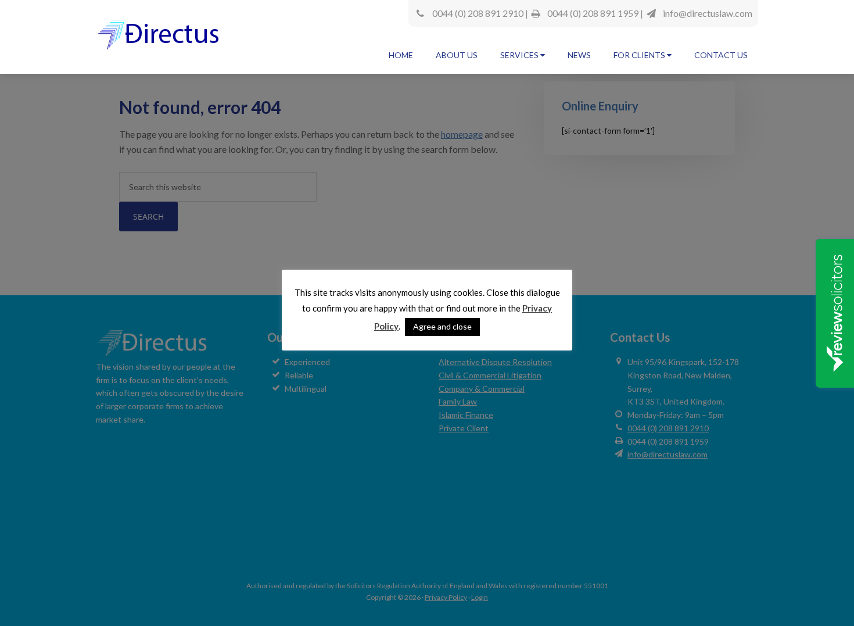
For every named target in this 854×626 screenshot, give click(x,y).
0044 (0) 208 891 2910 (477, 13)
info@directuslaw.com (707, 13)
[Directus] (160, 40)
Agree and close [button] (442, 326)
